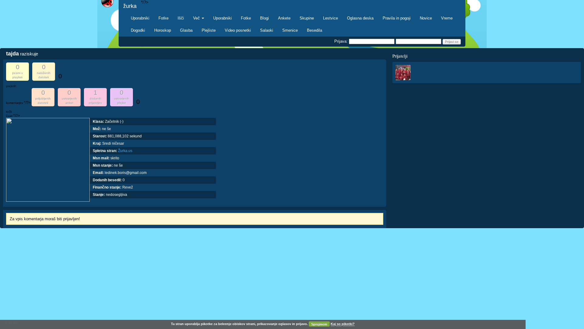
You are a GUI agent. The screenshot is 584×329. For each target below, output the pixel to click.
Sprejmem (319, 324)
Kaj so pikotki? (343, 324)
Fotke (163, 18)
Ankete (284, 18)
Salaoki (266, 30)
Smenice (290, 30)
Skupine (307, 18)
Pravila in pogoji (397, 18)
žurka (130, 6)
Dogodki (138, 30)
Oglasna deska (360, 18)
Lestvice (330, 18)
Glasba (186, 30)
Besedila (314, 30)
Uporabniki (140, 18)
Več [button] (197, 18)
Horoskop (162, 30)
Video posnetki (238, 30)
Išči (181, 18)
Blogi (264, 18)
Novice (426, 18)
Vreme (447, 18)
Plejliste (209, 30)
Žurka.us (125, 151)
